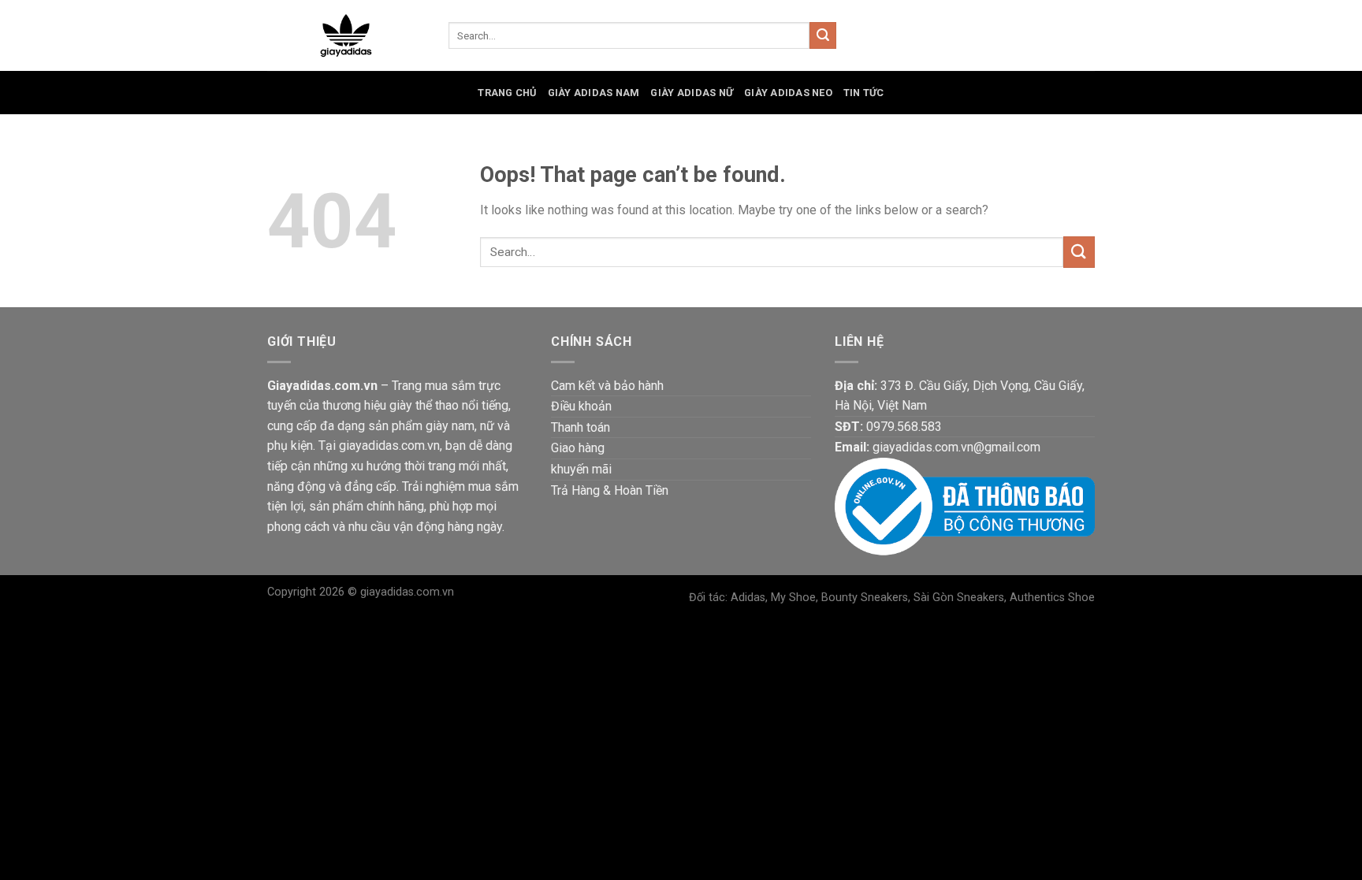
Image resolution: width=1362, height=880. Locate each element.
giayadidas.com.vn (407, 592)
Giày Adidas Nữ (691, 92)
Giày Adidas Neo (788, 92)
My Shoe (793, 597)
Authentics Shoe (1052, 597)
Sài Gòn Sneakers (959, 597)
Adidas (748, 597)
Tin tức (863, 92)
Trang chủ (507, 92)
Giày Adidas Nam (594, 92)
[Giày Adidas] (346, 35)
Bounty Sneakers (864, 597)
